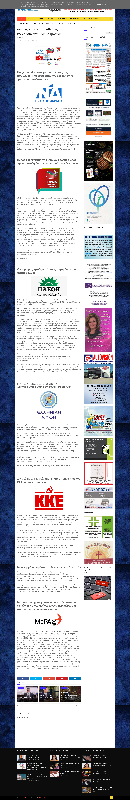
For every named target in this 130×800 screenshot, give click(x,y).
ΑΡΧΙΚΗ (21, 19)
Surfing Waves (111, 232)
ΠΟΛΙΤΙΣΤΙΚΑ (23, 23)
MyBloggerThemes (43, 797)
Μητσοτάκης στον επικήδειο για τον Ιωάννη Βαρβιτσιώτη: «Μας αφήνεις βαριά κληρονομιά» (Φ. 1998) (27, 694)
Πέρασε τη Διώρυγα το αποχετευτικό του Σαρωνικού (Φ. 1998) (37, 776)
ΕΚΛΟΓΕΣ (60, 23)
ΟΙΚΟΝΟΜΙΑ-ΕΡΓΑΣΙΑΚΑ (93, 19)
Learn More (99, 4)
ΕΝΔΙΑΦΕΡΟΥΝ (75, 19)
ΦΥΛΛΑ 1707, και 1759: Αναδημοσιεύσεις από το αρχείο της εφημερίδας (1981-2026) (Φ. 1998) (37, 766)
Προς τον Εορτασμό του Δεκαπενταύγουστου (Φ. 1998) (70, 756)
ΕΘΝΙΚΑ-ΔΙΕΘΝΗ (37, 23)
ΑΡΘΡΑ (40, 19)
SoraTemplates (26, 797)
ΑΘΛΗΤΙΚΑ (50, 23)
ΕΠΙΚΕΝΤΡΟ (31, 19)
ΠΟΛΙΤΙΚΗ (49, 19)
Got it (107, 4)
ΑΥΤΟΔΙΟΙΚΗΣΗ (61, 19)
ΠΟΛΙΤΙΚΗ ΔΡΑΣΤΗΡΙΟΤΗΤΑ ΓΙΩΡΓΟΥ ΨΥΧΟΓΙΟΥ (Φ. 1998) (102, 790)
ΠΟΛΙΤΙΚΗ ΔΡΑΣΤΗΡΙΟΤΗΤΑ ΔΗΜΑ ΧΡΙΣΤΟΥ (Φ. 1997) (48, 696)
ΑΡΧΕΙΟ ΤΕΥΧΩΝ (72, 23)
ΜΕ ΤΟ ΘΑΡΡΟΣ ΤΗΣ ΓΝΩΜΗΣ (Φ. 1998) (34, 756)
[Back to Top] (111, 797)
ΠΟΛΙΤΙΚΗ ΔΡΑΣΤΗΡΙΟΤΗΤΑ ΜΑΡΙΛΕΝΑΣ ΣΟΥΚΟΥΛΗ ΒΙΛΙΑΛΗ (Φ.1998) (69, 695)
